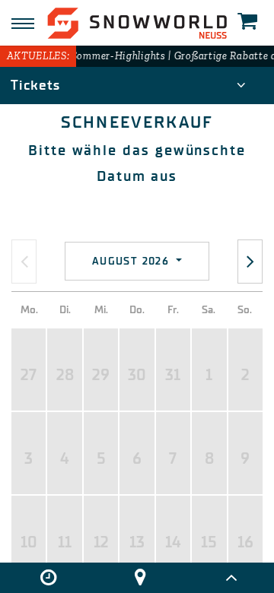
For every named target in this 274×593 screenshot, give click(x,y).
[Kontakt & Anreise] (140, 578)
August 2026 (133, 261)
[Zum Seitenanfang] (231, 578)
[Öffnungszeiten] (48, 578)
